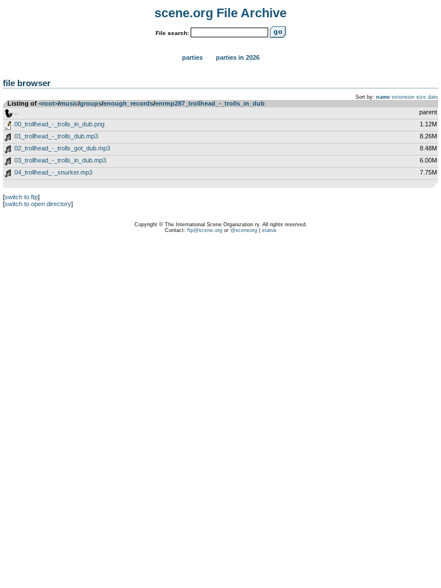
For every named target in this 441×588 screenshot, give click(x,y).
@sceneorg (243, 230)
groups (91, 103)
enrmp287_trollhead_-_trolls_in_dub (210, 103)
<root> (48, 103)
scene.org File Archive (220, 13)
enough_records (128, 103)
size (421, 97)
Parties (192, 57)
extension (403, 97)
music (69, 103)
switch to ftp (21, 197)
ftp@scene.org (204, 230)
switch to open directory (38, 203)
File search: (172, 33)
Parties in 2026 (238, 57)
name (383, 97)
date (433, 97)
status (269, 230)
